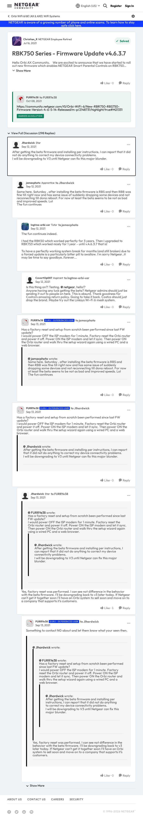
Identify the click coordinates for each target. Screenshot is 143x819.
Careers (57, 799)
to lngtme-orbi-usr (76, 277)
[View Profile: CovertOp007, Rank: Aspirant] (30, 279)
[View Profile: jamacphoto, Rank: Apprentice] (20, 184)
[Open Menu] (133, 16)
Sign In (129, 6)
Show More (23, 70)
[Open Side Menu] (9, 6)
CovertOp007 (43, 278)
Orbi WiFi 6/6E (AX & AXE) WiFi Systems (35, 16)
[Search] (105, 6)
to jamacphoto (68, 224)
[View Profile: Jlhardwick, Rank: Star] (16, 144)
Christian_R (30, 39)
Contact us (36, 799)
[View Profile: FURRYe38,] (20, 99)
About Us (14, 799)
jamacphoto (33, 182)
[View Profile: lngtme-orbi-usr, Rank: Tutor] (25, 226)
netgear (69, 287)
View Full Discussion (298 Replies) (33, 133)
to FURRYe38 (48, 97)
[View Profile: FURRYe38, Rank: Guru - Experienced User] (25, 322)
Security (76, 799)
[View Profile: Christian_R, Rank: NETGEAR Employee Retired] (16, 41)
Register (116, 6)
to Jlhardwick (64, 182)
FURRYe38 (32, 97)
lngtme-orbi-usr (40, 225)
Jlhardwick (28, 142)
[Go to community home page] (27, 6)
